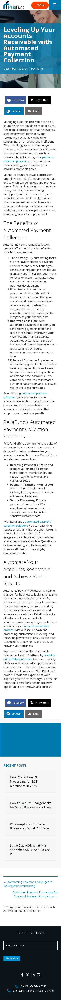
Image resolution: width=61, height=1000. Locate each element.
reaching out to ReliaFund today (29, 657)
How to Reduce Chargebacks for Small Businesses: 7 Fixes (30, 805)
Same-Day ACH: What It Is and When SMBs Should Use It (30, 849)
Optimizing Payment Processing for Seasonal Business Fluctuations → (35, 894)
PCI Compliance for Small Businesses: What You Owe (29, 826)
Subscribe (12, 958)
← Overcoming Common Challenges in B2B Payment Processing (27, 884)
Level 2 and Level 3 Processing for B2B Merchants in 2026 (24, 781)
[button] (40, 5)
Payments (37, 68)
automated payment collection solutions (27, 523)
